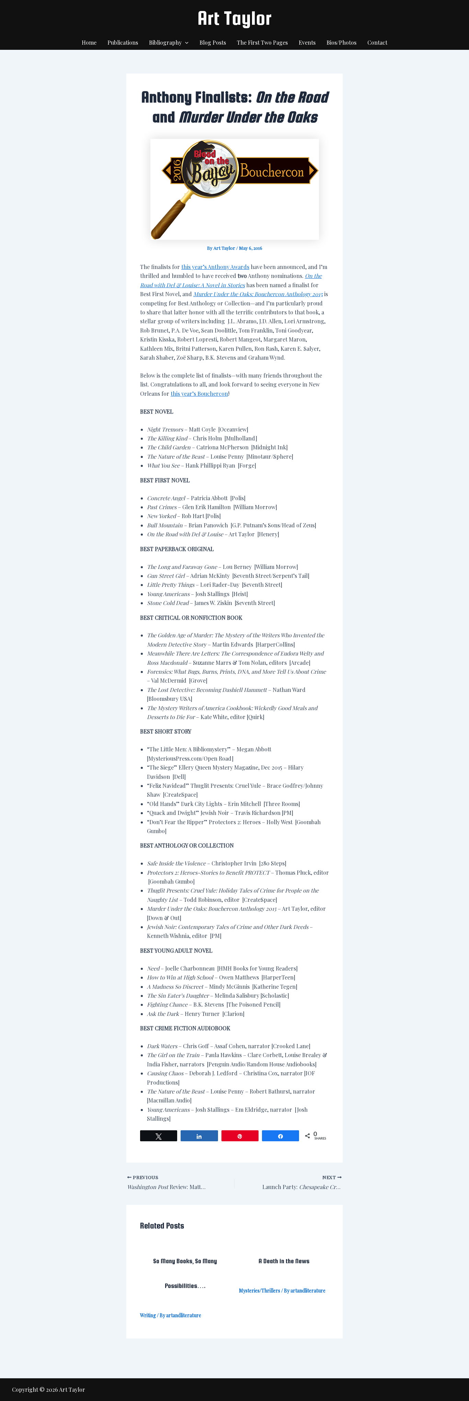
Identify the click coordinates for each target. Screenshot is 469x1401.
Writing (148, 1315)
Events (307, 42)
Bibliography (165, 42)
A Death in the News (284, 1261)
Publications (122, 42)
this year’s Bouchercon (199, 393)
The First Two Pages (262, 42)
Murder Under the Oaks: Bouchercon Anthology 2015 (258, 294)
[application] (185, 42)
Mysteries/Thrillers (259, 1290)
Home (89, 42)
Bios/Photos (341, 42)
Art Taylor (234, 18)
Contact (377, 42)
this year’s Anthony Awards (215, 266)
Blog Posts (212, 42)
